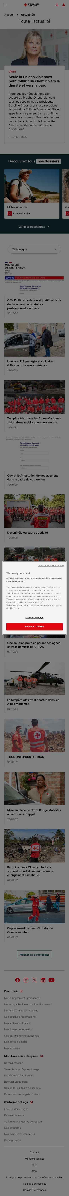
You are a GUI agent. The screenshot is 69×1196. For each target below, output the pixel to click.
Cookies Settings (34, 617)
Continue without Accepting (51, 565)
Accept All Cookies (34, 626)
